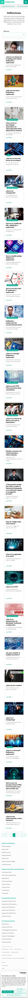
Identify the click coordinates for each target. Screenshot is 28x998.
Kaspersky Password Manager (8, 861)
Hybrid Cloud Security (6, 939)
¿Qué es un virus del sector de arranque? (13, 159)
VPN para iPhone (5, 890)
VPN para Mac (5, 893)
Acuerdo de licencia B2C (6, 952)
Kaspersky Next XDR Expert (8, 933)
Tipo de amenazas (22, 6)
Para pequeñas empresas (9, 898)
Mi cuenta (25, 2)
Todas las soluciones (6, 864)
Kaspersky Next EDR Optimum (8, 907)
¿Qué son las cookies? (14, 685)
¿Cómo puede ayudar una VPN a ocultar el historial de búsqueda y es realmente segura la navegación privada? (14, 489)
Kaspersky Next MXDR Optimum (9, 913)
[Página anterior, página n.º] (3, 835)
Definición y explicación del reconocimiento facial (14, 323)
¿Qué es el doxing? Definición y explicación (12, 355)
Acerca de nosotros (5, 965)
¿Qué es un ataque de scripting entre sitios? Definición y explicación (14, 60)
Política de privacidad (5, 949)
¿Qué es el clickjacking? (10, 719)
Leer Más (8, 69)
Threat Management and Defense (9, 930)
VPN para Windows (6, 884)
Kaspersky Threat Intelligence (8, 936)
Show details (20, 989)
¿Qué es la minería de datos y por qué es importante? (14, 420)
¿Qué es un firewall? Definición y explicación (13, 752)
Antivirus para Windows (7, 881)
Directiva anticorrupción (17, 949)
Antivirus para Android (7, 872)
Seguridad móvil (5, 878)
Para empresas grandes (8, 921)
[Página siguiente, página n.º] (25, 835)
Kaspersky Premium (6, 852)
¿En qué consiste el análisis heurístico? (13, 654)
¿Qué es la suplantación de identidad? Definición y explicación (13, 622)
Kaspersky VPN (5, 858)
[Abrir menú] (2, 2)
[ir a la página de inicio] (10, 2)
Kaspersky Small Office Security (9, 901)
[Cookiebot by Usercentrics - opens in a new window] (20, 973)
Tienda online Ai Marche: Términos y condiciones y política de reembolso (13, 958)
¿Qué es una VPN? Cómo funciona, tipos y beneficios (13, 388)
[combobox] (14, 34)
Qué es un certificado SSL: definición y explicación (13, 225)
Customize (19, 991)
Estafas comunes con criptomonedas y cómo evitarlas (14, 453)
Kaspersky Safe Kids (6, 855)
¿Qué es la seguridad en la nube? (13, 555)
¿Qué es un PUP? (12, 587)
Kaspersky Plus (5, 849)
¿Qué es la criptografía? (11, 192)
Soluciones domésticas (8, 843)
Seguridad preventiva (8, 6)
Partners (3, 968)
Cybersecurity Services (7, 927)
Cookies (11, 949)
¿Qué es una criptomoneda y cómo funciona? (14, 818)
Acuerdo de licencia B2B (14, 952)
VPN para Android (6, 887)
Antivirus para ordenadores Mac (9, 875)
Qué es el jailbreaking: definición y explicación (14, 258)
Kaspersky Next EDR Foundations (9, 904)
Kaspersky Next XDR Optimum (8, 910)
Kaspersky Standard (6, 846)
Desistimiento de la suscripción (7, 955)
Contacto (3, 962)
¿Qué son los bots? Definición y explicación (13, 92)
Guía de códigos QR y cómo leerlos (13, 523)
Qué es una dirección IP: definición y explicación (13, 290)
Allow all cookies (7, 991)
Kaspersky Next (5, 924)
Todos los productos (6, 916)
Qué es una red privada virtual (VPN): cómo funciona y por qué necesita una (14, 786)
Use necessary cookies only (14, 995)
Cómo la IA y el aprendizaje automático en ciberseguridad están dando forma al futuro (14, 126)
